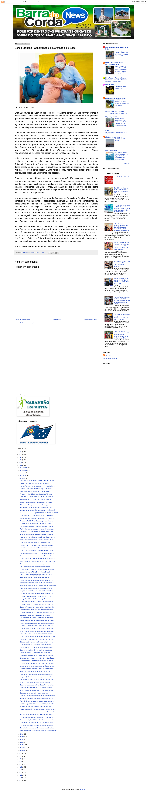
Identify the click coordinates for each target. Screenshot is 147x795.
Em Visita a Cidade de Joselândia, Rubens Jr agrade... (37, 526)
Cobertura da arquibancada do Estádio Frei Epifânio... (37, 497)
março (22, 745)
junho (22, 737)
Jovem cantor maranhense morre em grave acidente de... (38, 564)
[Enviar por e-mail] (49, 253)
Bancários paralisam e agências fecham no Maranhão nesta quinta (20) (121, 190)
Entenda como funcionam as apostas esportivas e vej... (37, 714)
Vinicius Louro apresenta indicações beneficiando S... (37, 567)
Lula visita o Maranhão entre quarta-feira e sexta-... (36, 615)
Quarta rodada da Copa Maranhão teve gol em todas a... (37, 550)
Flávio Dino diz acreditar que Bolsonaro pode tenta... (36, 548)
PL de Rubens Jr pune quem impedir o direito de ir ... (36, 580)
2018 (20, 759)
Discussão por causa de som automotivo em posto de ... (37, 717)
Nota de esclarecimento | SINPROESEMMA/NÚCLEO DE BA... (39, 513)
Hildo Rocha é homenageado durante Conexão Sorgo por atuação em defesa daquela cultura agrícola (121, 227)
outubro (22, 473)
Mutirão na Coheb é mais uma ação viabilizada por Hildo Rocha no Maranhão (122, 264)
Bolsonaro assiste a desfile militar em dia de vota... (36, 653)
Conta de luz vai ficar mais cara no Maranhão (34, 693)
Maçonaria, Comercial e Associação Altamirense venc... (37, 537)
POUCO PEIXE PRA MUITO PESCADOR (116, 113)
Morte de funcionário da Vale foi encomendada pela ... (37, 507)
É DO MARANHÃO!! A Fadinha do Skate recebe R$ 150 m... (38, 730)
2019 (20, 756)
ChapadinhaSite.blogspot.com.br (115, 98)
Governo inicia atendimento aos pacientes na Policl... (36, 596)
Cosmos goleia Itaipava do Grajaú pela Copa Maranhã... (37, 663)
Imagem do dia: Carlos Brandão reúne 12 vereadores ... (37, 591)
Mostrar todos (127, 163)
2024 (20, 457)
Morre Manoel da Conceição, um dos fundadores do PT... (38, 583)
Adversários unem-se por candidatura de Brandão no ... (37, 698)
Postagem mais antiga (90, 320)
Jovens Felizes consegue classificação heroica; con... (36, 489)
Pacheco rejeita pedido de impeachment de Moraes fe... (37, 518)
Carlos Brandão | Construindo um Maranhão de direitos (37, 558)
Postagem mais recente (22, 320)
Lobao (107, 130)
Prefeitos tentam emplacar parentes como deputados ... (37, 601)
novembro (23, 470)
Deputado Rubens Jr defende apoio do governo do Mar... (38, 696)
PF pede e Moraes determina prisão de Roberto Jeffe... (37, 626)
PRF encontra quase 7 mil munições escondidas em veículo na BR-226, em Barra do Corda (122, 316)
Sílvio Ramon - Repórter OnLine (115, 78)
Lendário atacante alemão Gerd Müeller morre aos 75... (37, 618)
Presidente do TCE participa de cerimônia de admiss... (37, 661)
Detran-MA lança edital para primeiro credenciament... (37, 607)
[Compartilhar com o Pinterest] (58, 253)
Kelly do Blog (109, 85)
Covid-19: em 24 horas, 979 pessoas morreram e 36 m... (37, 569)
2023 (20, 460)
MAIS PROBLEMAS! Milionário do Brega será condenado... (38, 561)
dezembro (23, 467)
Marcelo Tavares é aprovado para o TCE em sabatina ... (37, 486)
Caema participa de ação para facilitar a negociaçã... (36, 644)
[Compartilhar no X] (54, 253)
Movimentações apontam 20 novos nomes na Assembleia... (38, 585)
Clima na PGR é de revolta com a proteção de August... (37, 666)
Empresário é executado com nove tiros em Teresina (36, 639)
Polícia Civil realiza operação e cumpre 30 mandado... (37, 529)
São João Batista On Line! (113, 137)
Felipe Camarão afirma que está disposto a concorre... (37, 610)
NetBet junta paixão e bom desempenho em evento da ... (37, 709)
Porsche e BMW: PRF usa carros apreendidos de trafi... (37, 545)
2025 (20, 454)
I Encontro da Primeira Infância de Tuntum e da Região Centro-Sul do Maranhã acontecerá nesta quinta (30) (121, 156)
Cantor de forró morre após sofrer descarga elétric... (36, 682)
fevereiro (23, 747)
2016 (20, 764)
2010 (20, 780)
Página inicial (56, 320)
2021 (20, 465)
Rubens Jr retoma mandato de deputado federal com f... (37, 712)
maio (22, 739)
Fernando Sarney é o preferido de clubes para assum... (37, 725)
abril (21, 742)
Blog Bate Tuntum (111, 150)
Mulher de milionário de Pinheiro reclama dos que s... (36, 671)
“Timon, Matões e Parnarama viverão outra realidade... (37, 540)
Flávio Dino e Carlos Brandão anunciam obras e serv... (37, 532)
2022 (20, 462)
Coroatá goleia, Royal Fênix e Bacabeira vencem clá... (37, 720)
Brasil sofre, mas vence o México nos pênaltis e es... (36, 706)
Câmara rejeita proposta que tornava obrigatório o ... (36, 642)
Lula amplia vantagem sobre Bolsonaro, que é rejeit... (36, 588)
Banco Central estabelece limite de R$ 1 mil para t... (36, 502)
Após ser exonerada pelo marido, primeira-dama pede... (37, 628)
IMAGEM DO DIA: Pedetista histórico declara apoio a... (37, 623)
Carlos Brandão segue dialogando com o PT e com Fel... (37, 631)
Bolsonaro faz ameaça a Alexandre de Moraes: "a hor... (37, 685)
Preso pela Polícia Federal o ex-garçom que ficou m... (36, 521)
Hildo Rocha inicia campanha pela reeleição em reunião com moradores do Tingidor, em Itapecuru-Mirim (122, 335)
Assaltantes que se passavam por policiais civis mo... (36, 674)
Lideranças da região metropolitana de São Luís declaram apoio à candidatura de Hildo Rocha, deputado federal (121, 70)
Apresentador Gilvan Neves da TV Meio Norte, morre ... (37, 687)
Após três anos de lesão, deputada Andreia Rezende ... (37, 515)
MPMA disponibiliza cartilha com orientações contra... (36, 499)
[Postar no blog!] (52, 253)
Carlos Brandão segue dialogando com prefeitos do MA (37, 636)
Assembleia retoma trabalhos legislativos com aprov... (37, 701)
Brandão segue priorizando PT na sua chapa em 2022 (37, 704)
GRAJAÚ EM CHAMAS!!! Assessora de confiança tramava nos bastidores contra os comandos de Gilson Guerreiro (121, 246)
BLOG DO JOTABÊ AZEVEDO (114, 112)
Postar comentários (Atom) (28, 323)
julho (22, 734)
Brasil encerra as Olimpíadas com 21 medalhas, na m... (37, 669)
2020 (20, 753)
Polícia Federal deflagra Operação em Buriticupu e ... (36, 575)
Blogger (82, 789)
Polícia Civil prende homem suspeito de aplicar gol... (36, 634)
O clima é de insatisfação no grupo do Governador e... (37, 593)
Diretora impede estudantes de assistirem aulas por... (36, 542)
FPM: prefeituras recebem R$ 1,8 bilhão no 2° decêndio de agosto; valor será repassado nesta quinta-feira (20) (122, 208)
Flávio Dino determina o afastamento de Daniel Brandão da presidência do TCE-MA (121, 281)
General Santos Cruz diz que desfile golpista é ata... (36, 650)
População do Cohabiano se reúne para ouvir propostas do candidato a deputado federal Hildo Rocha (122, 300)
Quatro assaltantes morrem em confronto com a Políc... (37, 556)
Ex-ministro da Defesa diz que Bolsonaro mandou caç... (37, 553)
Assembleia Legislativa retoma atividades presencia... (37, 722)
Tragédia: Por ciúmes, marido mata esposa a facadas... (37, 728)
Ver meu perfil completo (110, 358)
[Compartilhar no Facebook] (56, 253)
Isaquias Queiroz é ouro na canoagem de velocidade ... (37, 677)
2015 (20, 767)
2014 (20, 770)
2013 (20, 772)
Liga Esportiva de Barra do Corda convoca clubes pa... (37, 655)
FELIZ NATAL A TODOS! (121, 177)
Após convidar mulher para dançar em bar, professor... (37, 534)
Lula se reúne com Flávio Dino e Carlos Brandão (35, 572)
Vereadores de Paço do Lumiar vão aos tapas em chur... (37, 679)
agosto (22, 478)
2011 (20, 778)
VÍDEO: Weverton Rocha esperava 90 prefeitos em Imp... (37, 620)
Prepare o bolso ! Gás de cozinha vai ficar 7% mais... (36, 494)
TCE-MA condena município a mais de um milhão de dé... (38, 510)
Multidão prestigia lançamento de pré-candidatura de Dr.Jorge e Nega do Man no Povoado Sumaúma (121, 122)
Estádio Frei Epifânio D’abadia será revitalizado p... (36, 483)
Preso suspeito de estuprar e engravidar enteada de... (37, 647)
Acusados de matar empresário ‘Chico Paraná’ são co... (37, 480)
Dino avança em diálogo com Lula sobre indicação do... (37, 658)
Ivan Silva (108, 355)
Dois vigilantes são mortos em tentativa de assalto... (36, 523)
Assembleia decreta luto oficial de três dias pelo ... (35, 577)
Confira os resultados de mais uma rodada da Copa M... (37, 612)
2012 (20, 775)
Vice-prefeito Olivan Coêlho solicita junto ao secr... (35, 599)
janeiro (22, 750)
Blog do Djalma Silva (112, 117)
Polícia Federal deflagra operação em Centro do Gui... (37, 690)
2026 (20, 452)
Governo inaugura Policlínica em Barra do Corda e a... (37, 604)
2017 (20, 761)
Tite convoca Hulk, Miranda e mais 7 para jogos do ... (36, 505)
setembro (23, 475)
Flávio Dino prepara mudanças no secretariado (34, 491)
